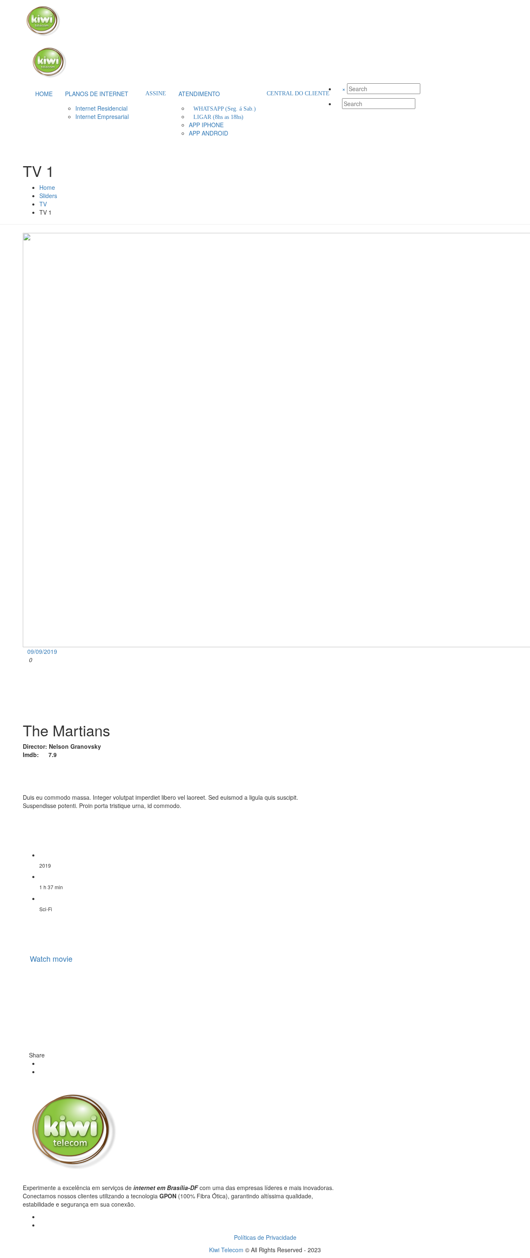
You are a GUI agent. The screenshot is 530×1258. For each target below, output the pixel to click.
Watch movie (51, 958)
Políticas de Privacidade (265, 1237)
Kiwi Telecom (226, 1250)
